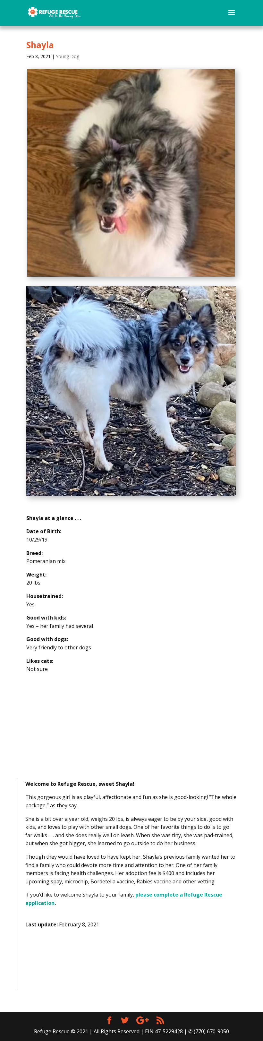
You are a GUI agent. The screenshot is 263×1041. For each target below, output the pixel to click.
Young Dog (67, 56)
